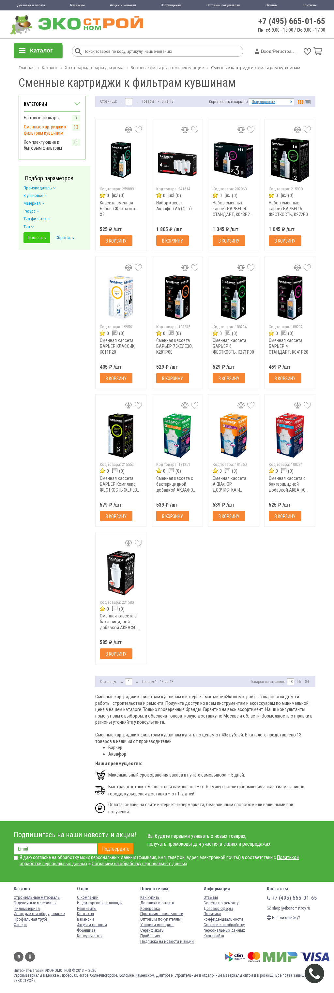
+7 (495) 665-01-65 (291, 21)
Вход (266, 51)
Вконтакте (18, 957)
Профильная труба (31, 919)
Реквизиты (87, 908)
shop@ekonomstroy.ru (290, 908)
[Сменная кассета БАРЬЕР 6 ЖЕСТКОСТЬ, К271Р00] (234, 297)
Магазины (77, 5)
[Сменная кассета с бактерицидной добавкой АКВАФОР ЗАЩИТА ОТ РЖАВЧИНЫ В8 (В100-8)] (177, 435)
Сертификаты (152, 930)
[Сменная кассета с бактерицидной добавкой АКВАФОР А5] (121, 573)
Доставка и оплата (31, 5)
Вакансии (85, 919)
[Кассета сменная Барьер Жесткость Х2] (121, 160)
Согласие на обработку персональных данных (224, 927)
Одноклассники (30, 957)
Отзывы (272, 5)
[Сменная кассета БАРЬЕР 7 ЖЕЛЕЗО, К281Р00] (177, 297)
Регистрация (286, 51)
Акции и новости (123, 5)
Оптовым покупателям (223, 5)
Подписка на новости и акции (167, 941)
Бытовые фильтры (41, 117)
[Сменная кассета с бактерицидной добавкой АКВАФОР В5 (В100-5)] (290, 435)
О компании (88, 897)
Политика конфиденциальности (223, 916)
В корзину (116, 241)
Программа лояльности (161, 913)
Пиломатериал (27, 908)
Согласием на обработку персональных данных (139, 864)
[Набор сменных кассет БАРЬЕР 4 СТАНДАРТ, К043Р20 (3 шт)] (234, 160)
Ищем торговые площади (100, 902)
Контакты (310, 5)
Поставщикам (171, 5)
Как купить (149, 897)
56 (299, 681)
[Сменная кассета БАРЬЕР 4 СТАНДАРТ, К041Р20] (290, 297)
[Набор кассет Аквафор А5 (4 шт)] (177, 160)
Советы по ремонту (221, 902)
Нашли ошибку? (285, 917)
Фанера (20, 924)
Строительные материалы (37, 897)
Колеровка (150, 908)
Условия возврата (157, 924)
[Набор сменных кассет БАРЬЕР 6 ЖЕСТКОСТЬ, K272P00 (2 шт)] (290, 160)
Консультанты (89, 935)
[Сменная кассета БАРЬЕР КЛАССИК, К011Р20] (121, 297)
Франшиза (86, 930)
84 (307, 681)
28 (291, 681)
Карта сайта (214, 935)
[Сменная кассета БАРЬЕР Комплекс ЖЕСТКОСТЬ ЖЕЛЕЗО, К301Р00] (121, 435)
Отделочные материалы (35, 902)
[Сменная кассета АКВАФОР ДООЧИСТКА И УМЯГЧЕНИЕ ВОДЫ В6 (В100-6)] (234, 435)
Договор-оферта (218, 908)
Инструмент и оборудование (39, 913)
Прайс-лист (150, 935)
